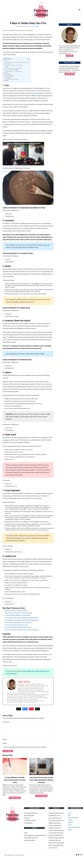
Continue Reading (14, 797)
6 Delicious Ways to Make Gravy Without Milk (17, 615)
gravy (45, 245)
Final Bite (6, 80)
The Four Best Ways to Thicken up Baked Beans (18, 627)
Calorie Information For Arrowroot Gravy (14, 71)
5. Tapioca (6, 72)
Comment (6, 722)
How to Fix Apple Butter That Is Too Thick (16, 625)
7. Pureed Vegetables (9, 76)
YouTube (9, 702)
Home (69, 812)
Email (5, 743)
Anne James (25, 26)
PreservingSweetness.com (34, 700)
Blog (69, 815)
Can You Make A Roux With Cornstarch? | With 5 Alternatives (21, 620)
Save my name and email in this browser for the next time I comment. (25, 747)
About (69, 829)
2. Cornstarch (7, 63)
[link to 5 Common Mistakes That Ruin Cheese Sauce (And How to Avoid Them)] (15, 766)
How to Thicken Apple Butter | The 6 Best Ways (18, 622)
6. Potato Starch (7, 74)
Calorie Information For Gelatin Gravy (13, 68)
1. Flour (5, 60)
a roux (33, 93)
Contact (70, 824)
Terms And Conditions (74, 827)
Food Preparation (35, 26)
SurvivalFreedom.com (30, 702)
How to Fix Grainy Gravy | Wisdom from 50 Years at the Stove (22, 629)
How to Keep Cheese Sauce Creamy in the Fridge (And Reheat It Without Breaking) (41, 780)
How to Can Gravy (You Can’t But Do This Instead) (18, 612)
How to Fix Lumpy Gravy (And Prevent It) (16, 610)
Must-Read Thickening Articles (12, 79)
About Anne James (73, 817)
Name (5, 739)
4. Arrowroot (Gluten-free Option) (11, 69)
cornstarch (6, 440)
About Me (69, 55)
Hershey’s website (40, 694)
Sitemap (70, 822)
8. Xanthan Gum (7, 77)
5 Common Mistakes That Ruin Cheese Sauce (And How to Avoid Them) (14, 780)
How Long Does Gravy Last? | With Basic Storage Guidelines (21, 617)
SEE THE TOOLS (69, 74)
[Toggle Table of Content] (27, 59)
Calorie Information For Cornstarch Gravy (14, 65)
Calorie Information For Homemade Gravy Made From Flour (17, 62)
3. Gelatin (6, 66)
